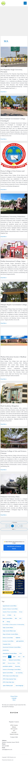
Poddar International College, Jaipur (13, 261)
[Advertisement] (14, 20)
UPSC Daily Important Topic (9, 679)
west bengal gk (19, 685)
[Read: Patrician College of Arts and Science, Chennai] (14, 438)
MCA (19, 656)
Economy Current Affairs (8, 641)
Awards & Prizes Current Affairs (10, 611)
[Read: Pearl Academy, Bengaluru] (14, 393)
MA (9, 656)
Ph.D (18, 663)
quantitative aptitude (7, 666)
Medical (4, 660)
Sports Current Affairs (8, 672)
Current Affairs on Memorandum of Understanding (13, 624)
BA (14, 615)
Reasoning (17, 666)
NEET (4, 663)
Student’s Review (14, 734)
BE (3, 621)
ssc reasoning (19, 672)
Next (14, 529)
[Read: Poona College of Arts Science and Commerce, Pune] (14, 155)
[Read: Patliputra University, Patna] (14, 483)
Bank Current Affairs (7, 618)
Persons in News (11, 663)
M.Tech (4, 656)
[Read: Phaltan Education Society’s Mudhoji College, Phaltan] (14, 340)
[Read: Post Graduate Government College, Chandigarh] (14, 105)
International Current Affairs (10, 653)
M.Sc (21, 653)
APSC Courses (14, 725)
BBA (16, 618)
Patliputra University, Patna (10, 497)
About (14, 700)
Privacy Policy (14, 696)
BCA (20, 618)
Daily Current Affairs (8, 627)
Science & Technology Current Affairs (12, 669)
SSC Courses (14, 728)
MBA (14, 656)
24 (21, 526)
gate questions (20, 641)
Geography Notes (7, 644)
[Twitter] (13, 712)
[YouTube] (17, 712)
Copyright (14, 698)
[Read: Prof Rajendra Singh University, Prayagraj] (14, 56)
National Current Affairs (14, 660)
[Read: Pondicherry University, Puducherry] (14, 203)
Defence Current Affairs (8, 637)
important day (6, 650)
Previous (14, 522)
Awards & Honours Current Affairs (10, 608)
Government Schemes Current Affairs (12, 647)
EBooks (14, 727)
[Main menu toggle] (25, 3)
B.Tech (9, 615)
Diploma (18, 637)
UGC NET (14, 732)
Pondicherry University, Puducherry (13, 216)
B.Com (20, 611)
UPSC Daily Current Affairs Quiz (10, 675)
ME (23, 656)
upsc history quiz (8, 685)
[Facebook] (11, 712)
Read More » (4, 92)
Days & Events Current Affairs (10, 634)
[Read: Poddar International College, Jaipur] (14, 249)
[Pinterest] (15, 712)
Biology (8, 621)
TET (14, 730)
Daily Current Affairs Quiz (9, 631)
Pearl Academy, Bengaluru (10, 406)
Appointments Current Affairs (10, 605)
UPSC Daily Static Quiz (8, 682)
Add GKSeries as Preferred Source (14, 547)
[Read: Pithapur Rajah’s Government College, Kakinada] (14, 291)
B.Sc (4, 615)
